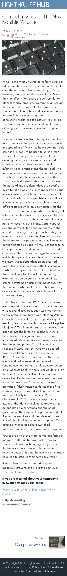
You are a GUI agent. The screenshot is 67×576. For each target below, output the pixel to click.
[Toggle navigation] (61, 4)
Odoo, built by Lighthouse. (40, 570)
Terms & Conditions (52, 567)
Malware (26, 504)
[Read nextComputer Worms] (57, 542)
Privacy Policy (31, 567)
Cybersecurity (12, 504)
